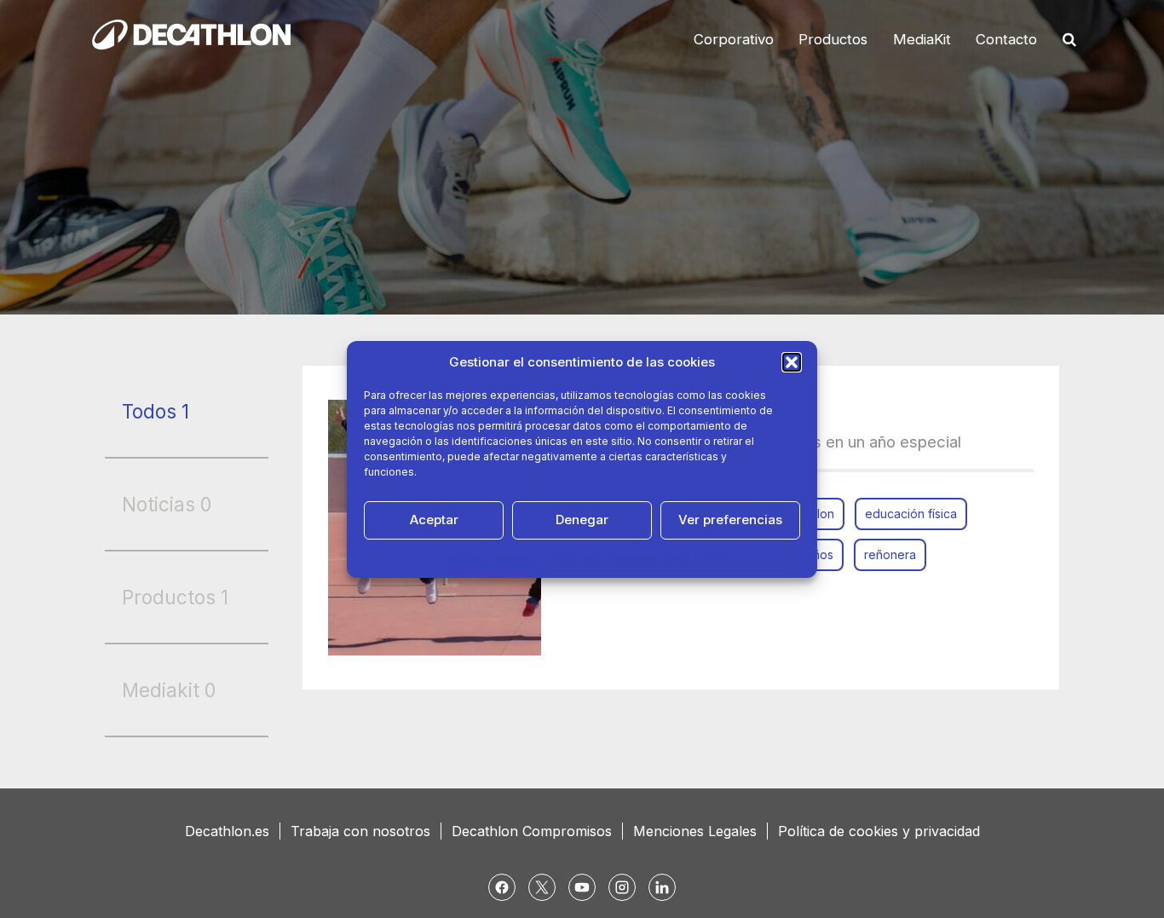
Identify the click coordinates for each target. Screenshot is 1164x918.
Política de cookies (490, 557)
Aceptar (434, 519)
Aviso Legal (693, 557)
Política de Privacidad (601, 557)
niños (818, 554)
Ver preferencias (730, 519)
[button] (791, 362)
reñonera (890, 554)
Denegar (582, 519)
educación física (911, 513)
